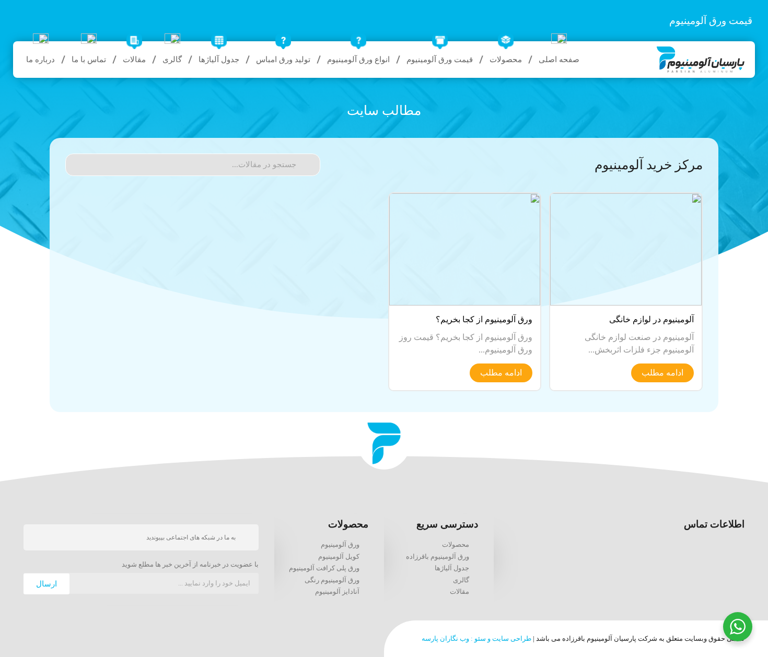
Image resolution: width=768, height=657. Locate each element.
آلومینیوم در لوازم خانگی (651, 319)
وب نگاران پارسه (445, 638)
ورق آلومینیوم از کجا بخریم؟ (484, 319)
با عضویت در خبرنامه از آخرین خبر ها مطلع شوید (190, 564)
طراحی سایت (511, 638)
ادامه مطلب (662, 372)
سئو (480, 638)
